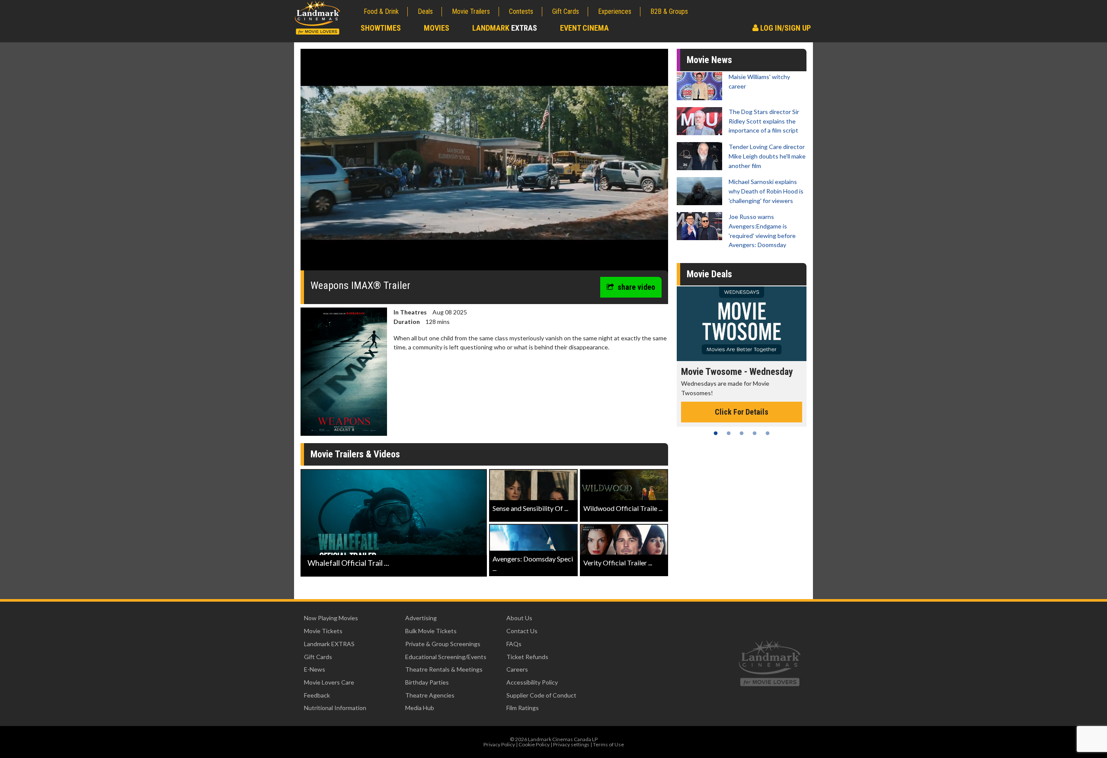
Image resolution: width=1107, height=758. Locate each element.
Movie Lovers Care (329, 682)
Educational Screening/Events (445, 656)
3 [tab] (741, 433)
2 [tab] (728, 433)
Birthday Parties (427, 682)
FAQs (514, 643)
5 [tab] (767, 433)
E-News (314, 669)
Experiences (614, 11)
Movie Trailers (471, 11)
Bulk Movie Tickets (431, 630)
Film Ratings (522, 707)
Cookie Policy (534, 744)
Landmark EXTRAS (329, 643)
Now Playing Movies (331, 618)
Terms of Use (608, 744)
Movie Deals (709, 274)
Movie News (709, 59)
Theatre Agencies (429, 695)
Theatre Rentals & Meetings (444, 669)
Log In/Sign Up (784, 27)
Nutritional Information (335, 707)
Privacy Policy (499, 744)
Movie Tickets (323, 630)
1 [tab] (715, 433)
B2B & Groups (669, 11)
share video (636, 287)
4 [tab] (754, 433)
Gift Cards (565, 11)
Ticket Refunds (527, 656)
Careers (517, 669)
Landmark (504, 27)
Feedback (317, 695)
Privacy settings (571, 744)
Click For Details (741, 402)
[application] (484, 163)
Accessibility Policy (532, 682)
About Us (519, 618)
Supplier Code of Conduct (541, 695)
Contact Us (522, 630)
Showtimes (381, 27)
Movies (436, 27)
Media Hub (419, 707)
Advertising (421, 618)
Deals (425, 11)
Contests (521, 11)
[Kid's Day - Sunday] (741, 323)
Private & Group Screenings (442, 643)
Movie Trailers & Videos (355, 454)
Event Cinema (584, 27)
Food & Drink (381, 11)
